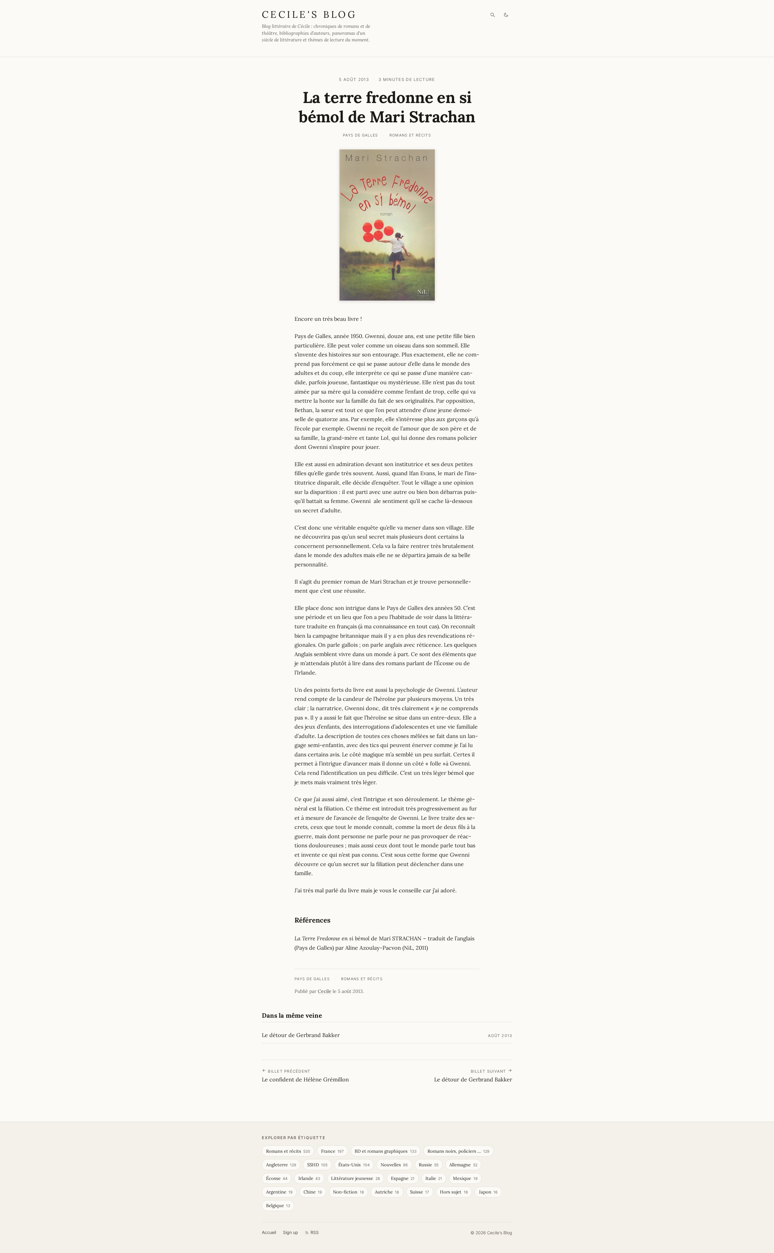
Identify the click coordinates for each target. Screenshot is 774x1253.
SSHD (317, 1165)
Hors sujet (454, 1192)
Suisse (419, 1192)
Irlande (309, 1178)
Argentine (279, 1192)
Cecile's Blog (309, 14)
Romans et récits (410, 135)
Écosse (277, 1178)
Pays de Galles (360, 135)
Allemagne (463, 1165)
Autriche (387, 1192)
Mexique (465, 1178)
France (332, 1151)
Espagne (403, 1178)
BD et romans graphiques (385, 1151)
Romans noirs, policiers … (458, 1151)
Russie (428, 1165)
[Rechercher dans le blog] (492, 15)
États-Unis (353, 1165)
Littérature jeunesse (355, 1178)
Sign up (290, 1232)
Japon (488, 1192)
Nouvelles (394, 1165)
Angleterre (281, 1165)
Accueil (269, 1232)
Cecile (324, 991)
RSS (315, 1232)
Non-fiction (348, 1192)
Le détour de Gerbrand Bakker (301, 1035)
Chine (313, 1192)
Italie (433, 1178)
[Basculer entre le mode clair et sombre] (506, 15)
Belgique (278, 1205)
